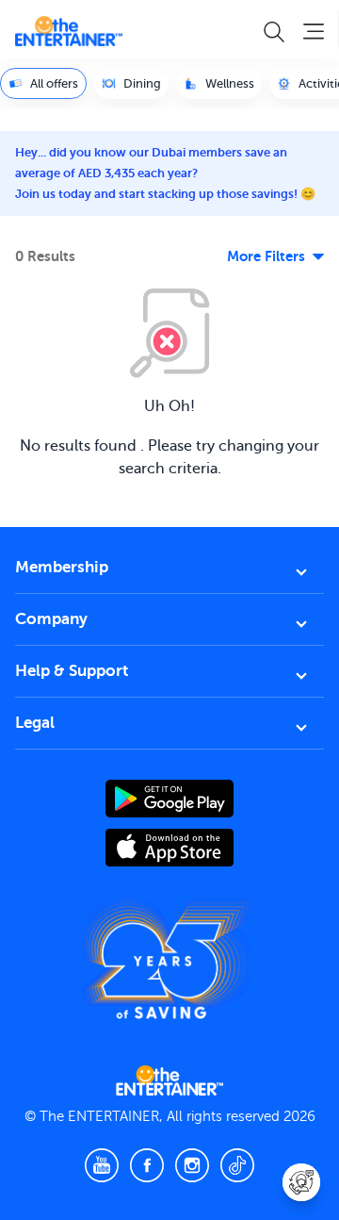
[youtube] (102, 1165)
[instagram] (192, 1165)
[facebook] (147, 1165)
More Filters (266, 256)
